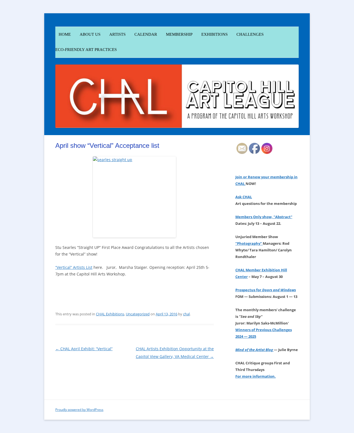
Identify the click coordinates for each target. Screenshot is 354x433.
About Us (90, 34)
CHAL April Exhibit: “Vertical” (84, 348)
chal (186, 313)
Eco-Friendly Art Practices (86, 49)
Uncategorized (138, 313)
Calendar (145, 34)
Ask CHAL (243, 196)
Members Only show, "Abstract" (263, 216)
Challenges (250, 34)
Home (63, 34)
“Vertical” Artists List (73, 267)
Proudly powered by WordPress (79, 409)
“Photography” (249, 243)
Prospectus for (265, 289)
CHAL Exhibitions (110, 313)
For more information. (255, 376)
